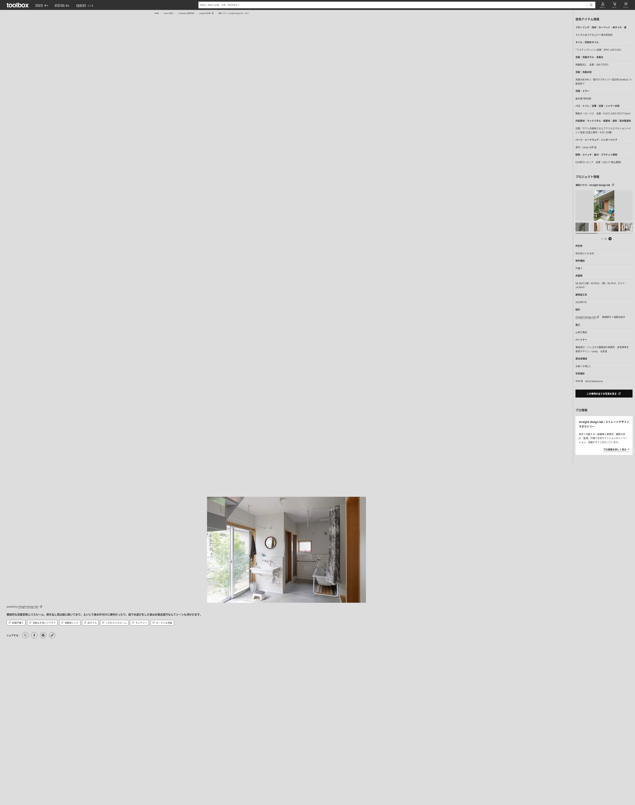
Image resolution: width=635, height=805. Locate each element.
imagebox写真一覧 (206, 13)
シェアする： (14, 635)
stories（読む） (169, 13)
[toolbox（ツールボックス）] (18, 4)
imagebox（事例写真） (187, 13)
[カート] (614, 5)
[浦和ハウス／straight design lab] (604, 205)
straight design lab (28, 606)
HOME (156, 13)
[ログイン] (603, 5)
